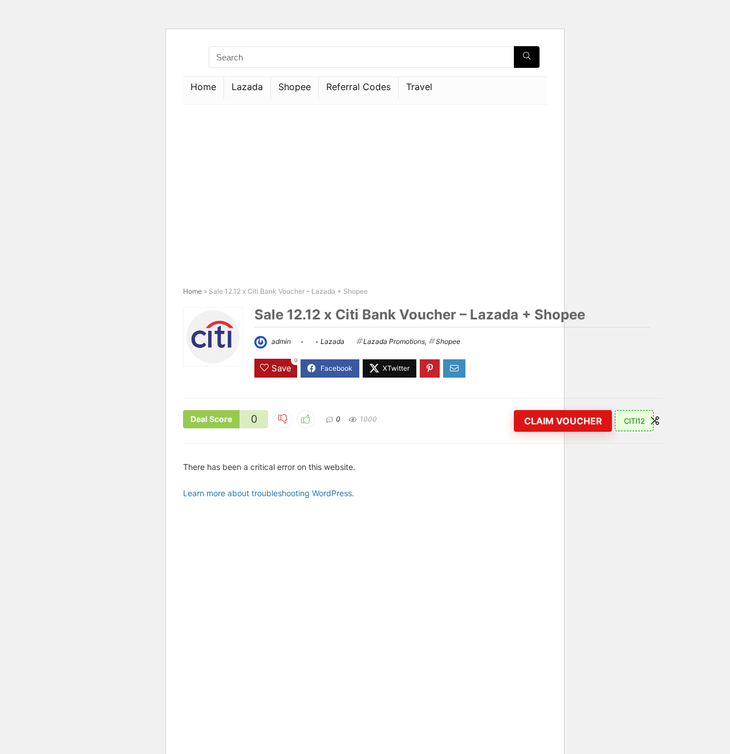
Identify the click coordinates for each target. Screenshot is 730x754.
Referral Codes (358, 86)
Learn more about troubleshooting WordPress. (268, 493)
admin (280, 341)
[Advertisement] (365, 190)
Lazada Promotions (394, 341)
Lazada (247, 86)
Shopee (294, 86)
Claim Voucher (563, 421)
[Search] (527, 57)
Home (203, 86)
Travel (419, 86)
